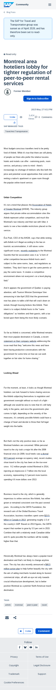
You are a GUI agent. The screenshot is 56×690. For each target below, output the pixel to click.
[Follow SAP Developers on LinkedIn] (36, 647)
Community (22, 4)
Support (42, 674)
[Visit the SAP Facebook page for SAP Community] (19, 647)
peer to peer (32, 605)
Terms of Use (42, 657)
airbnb (8, 605)
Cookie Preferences (14, 682)
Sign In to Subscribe (38, 98)
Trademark (13, 674)
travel (44, 605)
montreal (19, 605)
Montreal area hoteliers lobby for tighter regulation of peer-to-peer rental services (28, 72)
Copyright (14, 665)
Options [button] (25, 104)
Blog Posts (11, 12)
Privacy (14, 657)
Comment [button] (44, 631)
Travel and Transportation (16, 131)
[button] (14, 122)
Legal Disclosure (42, 665)
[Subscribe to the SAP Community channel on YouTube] (31, 647)
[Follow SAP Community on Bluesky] (25, 647)
